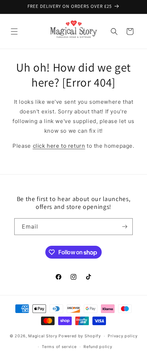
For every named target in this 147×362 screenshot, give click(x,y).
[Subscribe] (124, 226)
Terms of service (59, 346)
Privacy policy (122, 335)
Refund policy (97, 346)
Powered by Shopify (80, 335)
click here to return (59, 145)
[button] (14, 31)
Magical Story (42, 335)
